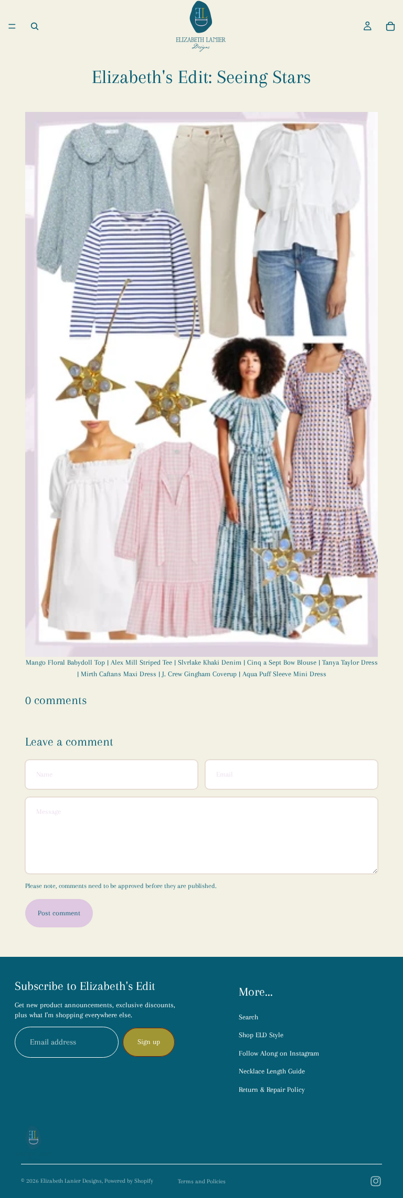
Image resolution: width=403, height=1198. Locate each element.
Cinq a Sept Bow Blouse (281, 662)
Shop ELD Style (261, 1035)
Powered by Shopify (128, 1181)
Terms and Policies (202, 1181)
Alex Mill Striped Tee (141, 662)
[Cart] (390, 26)
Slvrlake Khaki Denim (209, 662)
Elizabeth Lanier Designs (71, 1181)
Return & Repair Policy (272, 1089)
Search (248, 1017)
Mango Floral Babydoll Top (65, 662)
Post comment (59, 913)
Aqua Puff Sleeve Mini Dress (283, 674)
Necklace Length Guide (272, 1071)
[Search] (34, 26)
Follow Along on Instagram (279, 1053)
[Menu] (12, 26)
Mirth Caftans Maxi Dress (118, 674)
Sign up (148, 1042)
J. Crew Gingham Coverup (199, 674)
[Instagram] (375, 1181)
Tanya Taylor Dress (350, 662)
